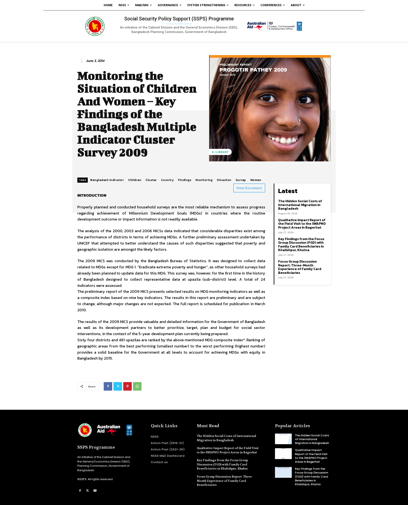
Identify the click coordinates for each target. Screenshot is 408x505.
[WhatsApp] (137, 386)
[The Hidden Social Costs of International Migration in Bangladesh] (283, 439)
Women (255, 180)
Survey (241, 180)
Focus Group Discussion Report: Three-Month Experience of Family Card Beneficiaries (299, 267)
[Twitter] (117, 386)
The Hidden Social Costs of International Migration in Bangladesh (300, 204)
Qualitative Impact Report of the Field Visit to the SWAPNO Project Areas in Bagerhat (302, 223)
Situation (224, 180)
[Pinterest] (127, 386)
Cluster (151, 180)
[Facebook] (108, 386)
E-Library (220, 152)
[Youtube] (95, 490)
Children (134, 180)
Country (167, 180)
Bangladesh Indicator (107, 180)
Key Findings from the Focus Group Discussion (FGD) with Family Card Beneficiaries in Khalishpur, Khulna (301, 244)
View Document (249, 188)
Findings (184, 180)
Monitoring (204, 180)
